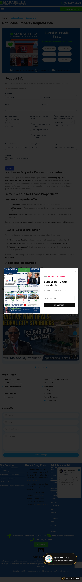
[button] (75, 271)
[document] (41, 291)
